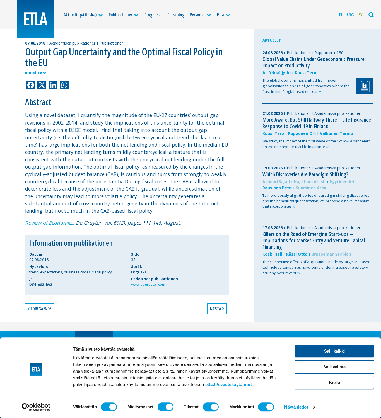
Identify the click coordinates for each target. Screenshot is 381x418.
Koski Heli (272, 254)
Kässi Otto (296, 254)
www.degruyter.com (148, 284)
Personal (197, 15)
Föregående (41, 309)
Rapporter (323, 52)
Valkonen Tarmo (336, 133)
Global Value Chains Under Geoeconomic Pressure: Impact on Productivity (314, 62)
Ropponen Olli (302, 133)
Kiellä (334, 382)
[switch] (165, 406)
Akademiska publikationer (72, 43)
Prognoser (153, 15)
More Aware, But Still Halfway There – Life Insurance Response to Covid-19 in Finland (316, 123)
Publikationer (120, 15)
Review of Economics (49, 222)
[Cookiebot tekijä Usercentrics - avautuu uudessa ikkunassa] (36, 407)
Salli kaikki (334, 351)
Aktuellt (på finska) (80, 15)
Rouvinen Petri (277, 187)
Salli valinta (334, 366)
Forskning (175, 15)
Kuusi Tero (36, 73)
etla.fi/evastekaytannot (228, 384)
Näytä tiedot (296, 407)
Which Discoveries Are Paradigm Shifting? (305, 174)
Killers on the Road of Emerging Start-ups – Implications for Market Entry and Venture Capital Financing (313, 240)
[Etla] (35, 19)
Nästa (215, 309)
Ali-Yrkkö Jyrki (276, 72)
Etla (220, 15)
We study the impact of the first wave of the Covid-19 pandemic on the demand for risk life (316, 143)
